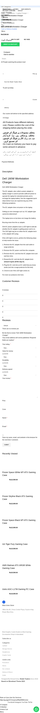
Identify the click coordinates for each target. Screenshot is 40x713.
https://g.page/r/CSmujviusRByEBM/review (14, 700)
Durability (5, 360)
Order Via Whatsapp (10, 44)
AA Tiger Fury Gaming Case (15, 544)
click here (20, 275)
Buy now (27, 39)
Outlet (4, 675)
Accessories (11, 13)
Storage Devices (7, 649)
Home (3, 13)
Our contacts (6, 669)
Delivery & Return (7, 672)
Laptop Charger (22, 13)
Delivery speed (7, 369)
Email (4, 426)
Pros (3, 400)
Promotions (5, 662)
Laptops (4, 645)
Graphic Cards (6, 655)
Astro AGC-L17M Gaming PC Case (18, 589)
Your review (6, 378)
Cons (4, 409)
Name (4, 418)
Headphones (6, 652)
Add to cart (15, 39)
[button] (10, 44)
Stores (4, 665)
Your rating (6, 344)
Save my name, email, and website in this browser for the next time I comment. (19, 439)
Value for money (7, 351)
